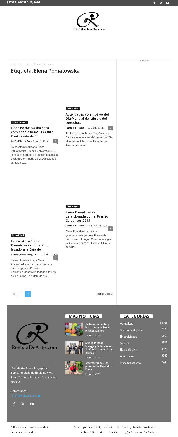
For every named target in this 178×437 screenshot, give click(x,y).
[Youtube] (167, 3)
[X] (161, 3)
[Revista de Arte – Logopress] (89, 22)
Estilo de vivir (19, 122)
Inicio (13, 64)
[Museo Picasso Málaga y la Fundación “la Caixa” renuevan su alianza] (74, 347)
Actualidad (73, 108)
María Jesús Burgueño (25, 254)
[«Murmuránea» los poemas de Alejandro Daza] (74, 367)
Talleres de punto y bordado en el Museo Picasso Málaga (98, 327)
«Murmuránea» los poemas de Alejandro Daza (98, 366)
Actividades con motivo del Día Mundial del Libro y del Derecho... (87, 118)
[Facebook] (154, 3)
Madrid (124, 343)
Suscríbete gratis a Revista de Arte (136, 427)
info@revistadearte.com (26, 395)
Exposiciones (128, 336)
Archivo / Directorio (91, 432)
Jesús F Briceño (20, 141)
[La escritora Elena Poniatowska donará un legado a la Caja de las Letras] (34, 205)
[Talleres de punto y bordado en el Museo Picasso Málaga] (74, 329)
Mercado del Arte (130, 362)
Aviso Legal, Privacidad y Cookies (93, 427)
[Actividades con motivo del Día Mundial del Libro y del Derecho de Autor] (89, 94)
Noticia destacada (131, 330)
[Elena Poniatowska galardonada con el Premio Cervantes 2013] (89, 190)
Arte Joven (127, 356)
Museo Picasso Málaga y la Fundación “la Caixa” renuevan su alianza (99, 348)
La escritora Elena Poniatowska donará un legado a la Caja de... (29, 245)
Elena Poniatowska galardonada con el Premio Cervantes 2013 (87, 216)
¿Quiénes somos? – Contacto (141, 432)
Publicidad (114, 432)
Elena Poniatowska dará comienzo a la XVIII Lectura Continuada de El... (32, 132)
